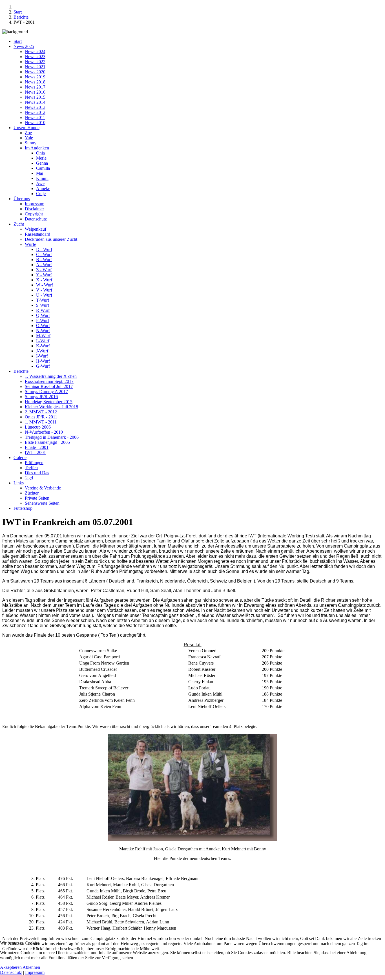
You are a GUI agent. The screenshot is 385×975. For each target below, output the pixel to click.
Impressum (34, 203)
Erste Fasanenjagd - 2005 (47, 442)
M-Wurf (43, 335)
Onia (40, 153)
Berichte (21, 371)
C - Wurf (44, 254)
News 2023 (35, 56)
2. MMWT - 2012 (41, 411)
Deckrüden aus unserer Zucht (51, 239)
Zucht (19, 224)
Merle (41, 158)
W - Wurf (44, 285)
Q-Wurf (43, 315)
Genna (42, 163)
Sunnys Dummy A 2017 (46, 391)
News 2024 (35, 51)
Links (19, 482)
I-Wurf (42, 356)
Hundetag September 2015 (48, 401)
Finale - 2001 (36, 447)
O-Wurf (43, 325)
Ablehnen (31, 967)
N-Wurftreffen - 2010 (44, 432)
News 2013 (35, 107)
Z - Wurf (44, 269)
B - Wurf (44, 259)
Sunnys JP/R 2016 (41, 396)
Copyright (34, 213)
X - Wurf (44, 279)
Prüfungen (34, 462)
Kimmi (42, 178)
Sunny (30, 142)
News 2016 (35, 92)
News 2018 (35, 82)
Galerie (20, 457)
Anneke (43, 188)
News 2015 (35, 97)
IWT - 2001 (35, 452)
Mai (39, 173)
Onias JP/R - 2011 (41, 416)
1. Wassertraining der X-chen (51, 376)
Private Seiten (37, 498)
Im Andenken (37, 147)
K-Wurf (43, 345)
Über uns (22, 198)
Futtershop (23, 508)
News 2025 (24, 46)
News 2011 (35, 117)
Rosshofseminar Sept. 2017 (49, 381)
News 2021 (35, 66)
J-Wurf (42, 350)
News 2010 (35, 122)
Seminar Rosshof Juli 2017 (49, 386)
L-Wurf (42, 340)
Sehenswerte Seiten (42, 503)
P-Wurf (42, 320)
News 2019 (35, 76)
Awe (40, 183)
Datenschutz (36, 219)
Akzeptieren (11, 967)
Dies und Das (37, 472)
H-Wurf (43, 361)
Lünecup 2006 (38, 427)
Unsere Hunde (26, 127)
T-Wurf (42, 300)
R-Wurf (43, 310)
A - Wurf (44, 264)
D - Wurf (44, 249)
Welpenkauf (35, 229)
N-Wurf (43, 330)
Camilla (43, 168)
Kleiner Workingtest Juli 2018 (51, 406)
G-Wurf (43, 366)
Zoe (28, 132)
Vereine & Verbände (43, 488)
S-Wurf (42, 305)
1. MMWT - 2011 (41, 422)
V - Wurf (44, 290)
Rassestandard (37, 234)
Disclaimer (34, 208)
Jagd (29, 477)
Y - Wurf (44, 274)
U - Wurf (44, 295)
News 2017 (35, 87)
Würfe (30, 244)
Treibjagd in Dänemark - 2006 (52, 437)
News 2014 (35, 102)
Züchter (32, 493)
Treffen (31, 467)
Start (18, 41)
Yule (29, 137)
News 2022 (35, 61)
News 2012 (35, 112)
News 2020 (35, 71)
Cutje (41, 193)
